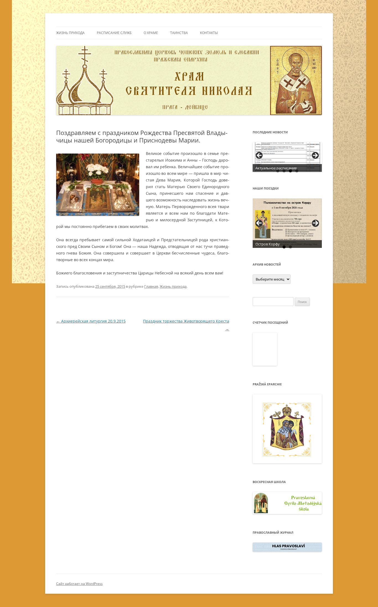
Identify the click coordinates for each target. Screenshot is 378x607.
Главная (151, 286)
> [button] (315, 156)
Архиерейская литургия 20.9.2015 (91, 321)
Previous (259, 223)
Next (315, 223)
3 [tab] (290, 170)
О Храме (151, 32)
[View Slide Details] (287, 157)
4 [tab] (296, 170)
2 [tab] (284, 170)
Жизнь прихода (70, 32)
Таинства (179, 32)
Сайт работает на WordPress (79, 583)
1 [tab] (277, 170)
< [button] (259, 156)
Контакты (209, 32)
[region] (287, 157)
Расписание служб (114, 32)
